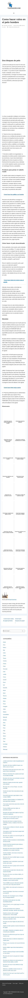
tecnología (5, 744)
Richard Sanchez (12, 599)
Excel (4, 682)
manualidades (6, 714)
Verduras (5, 746)
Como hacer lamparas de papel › (20, 620)
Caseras (5, 660)
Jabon (4, 709)
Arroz (4, 644)
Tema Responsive (8, 993)
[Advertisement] (14, 43)
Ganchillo (5, 687)
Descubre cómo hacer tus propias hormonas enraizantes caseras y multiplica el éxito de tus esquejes (13, 823)
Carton (4, 655)
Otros (4, 722)
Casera (4, 658)
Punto (4, 733)
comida (4, 674)
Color (4, 671)
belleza (17, 27)
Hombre (4, 698)
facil (4, 685)
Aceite (4, 642)
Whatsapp (5, 749)
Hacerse (5, 695)
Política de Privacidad (6, 983)
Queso (4, 736)
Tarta (4, 741)
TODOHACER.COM (14, 8)
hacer (4, 693)
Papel (4, 725)
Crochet (4, 679)
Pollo (4, 730)
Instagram (5, 706)
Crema (4, 677)
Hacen (4, 690)
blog (4, 650)
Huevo (4, 703)
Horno (4, 701)
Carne (4, 652)
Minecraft (5, 717)
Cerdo (4, 666)
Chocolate (5, 669)
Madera (4, 711)
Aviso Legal (15, 983)
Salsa (4, 738)
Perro (4, 727)
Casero (4, 663)
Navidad (4, 719)
